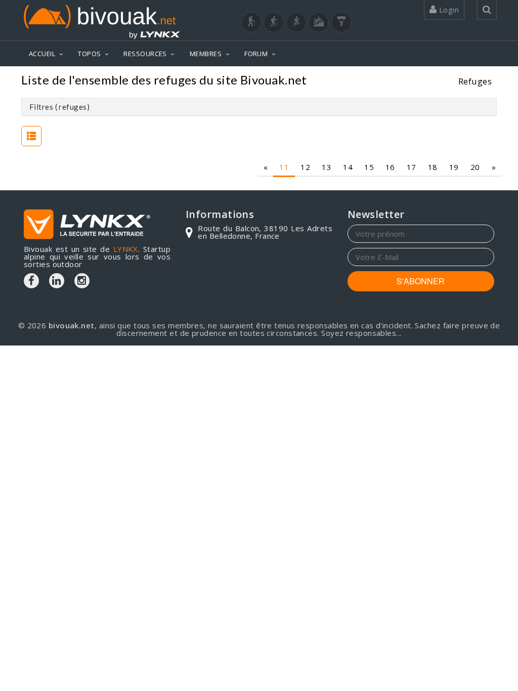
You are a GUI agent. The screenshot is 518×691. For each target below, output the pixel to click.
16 (390, 167)
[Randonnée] (251, 22)
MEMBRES (206, 53)
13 (326, 167)
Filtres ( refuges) (59, 106)
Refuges (475, 81)
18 (433, 167)
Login (448, 10)
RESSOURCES (145, 53)
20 (475, 167)
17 (411, 167)
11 (284, 167)
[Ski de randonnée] (296, 22)
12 (305, 167)
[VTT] (319, 22)
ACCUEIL (42, 53)
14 (348, 167)
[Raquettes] (274, 22)
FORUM (256, 53)
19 (454, 167)
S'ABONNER (421, 281)
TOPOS (89, 53)
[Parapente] (341, 22)
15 (369, 167)
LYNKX (125, 249)
